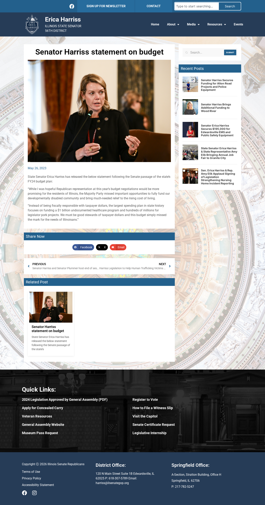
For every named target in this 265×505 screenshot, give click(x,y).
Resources (214, 24)
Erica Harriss (63, 19)
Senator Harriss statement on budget (48, 329)
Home (155, 24)
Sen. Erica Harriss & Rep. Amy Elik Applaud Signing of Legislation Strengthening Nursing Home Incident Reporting (218, 177)
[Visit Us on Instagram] (34, 492)
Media (191, 24)
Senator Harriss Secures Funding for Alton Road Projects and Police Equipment (217, 84)
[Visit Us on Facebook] (24, 492)
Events (238, 24)
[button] (83, 247)
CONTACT (154, 6)
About (171, 24)
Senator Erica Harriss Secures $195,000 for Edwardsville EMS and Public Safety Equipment (217, 130)
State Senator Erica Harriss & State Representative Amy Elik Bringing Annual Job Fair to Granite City (219, 153)
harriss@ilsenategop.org (112, 483)
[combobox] (197, 6)
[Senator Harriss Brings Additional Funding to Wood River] (190, 113)
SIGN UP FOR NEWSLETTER (106, 6)
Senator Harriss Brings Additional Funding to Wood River (216, 108)
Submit (230, 52)
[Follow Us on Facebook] (71, 6)
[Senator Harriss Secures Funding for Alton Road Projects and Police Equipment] (190, 91)
